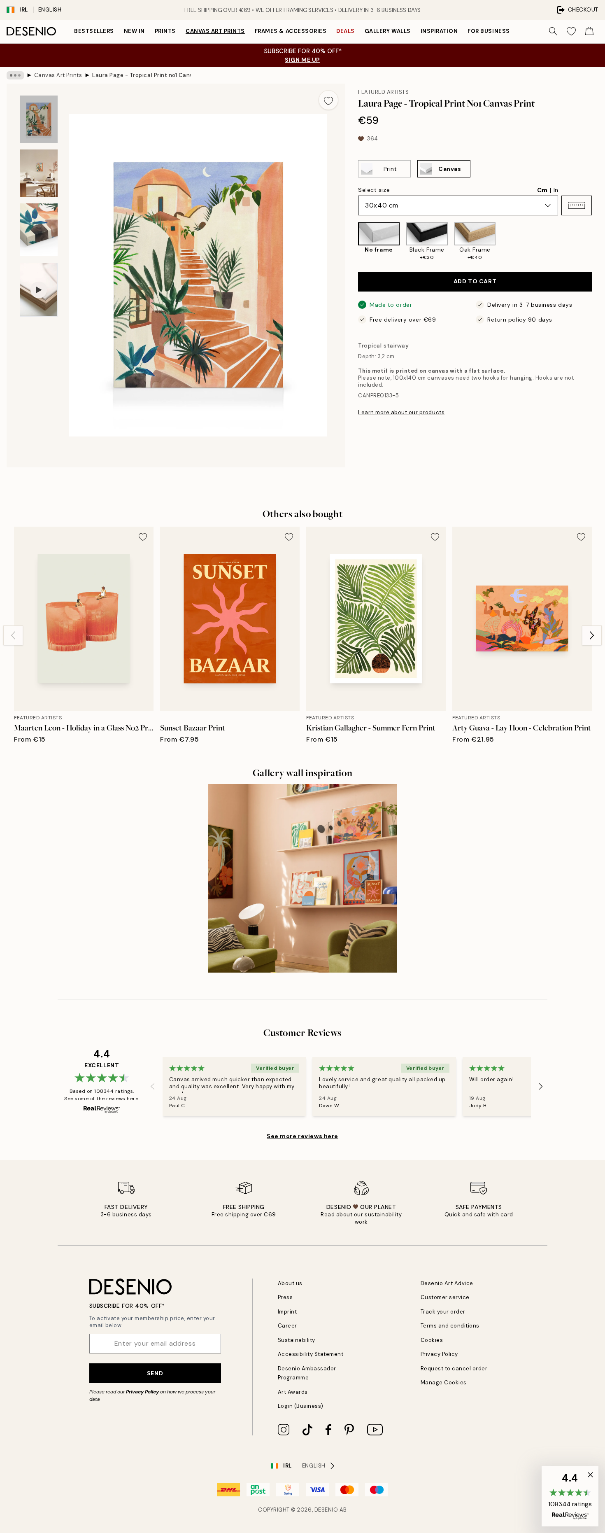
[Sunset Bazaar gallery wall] (302, 878)
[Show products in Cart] (589, 31)
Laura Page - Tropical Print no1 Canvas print (141, 75)
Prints (165, 31)
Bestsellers (94, 31)
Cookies (432, 1340)
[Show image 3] (39, 230)
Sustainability (296, 1340)
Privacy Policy (142, 1391)
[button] (576, 205)
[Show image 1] (39, 119)
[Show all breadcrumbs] (15, 75)
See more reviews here (302, 1136)
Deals (345, 31)
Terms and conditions (450, 1325)
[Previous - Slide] (351, 241)
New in (134, 31)
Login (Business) (300, 1405)
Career (287, 1325)
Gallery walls (388, 31)
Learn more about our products (401, 412)
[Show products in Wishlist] (571, 31)
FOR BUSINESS (489, 31)
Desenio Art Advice (447, 1283)
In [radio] (556, 190)
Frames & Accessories (290, 31)
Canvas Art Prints (215, 31)
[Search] (553, 31)
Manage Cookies (444, 1382)
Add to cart (475, 281)
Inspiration (439, 31)
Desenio (326, 1509)
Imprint (287, 1311)
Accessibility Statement (311, 1354)
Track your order (443, 1311)
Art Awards (293, 1391)
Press (285, 1297)
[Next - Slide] (598, 241)
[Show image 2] (39, 173)
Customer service (445, 1297)
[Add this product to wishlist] (328, 100)
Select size (374, 190)
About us (290, 1283)
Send (155, 1373)
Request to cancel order (454, 1368)
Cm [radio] (542, 190)
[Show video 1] (39, 290)
